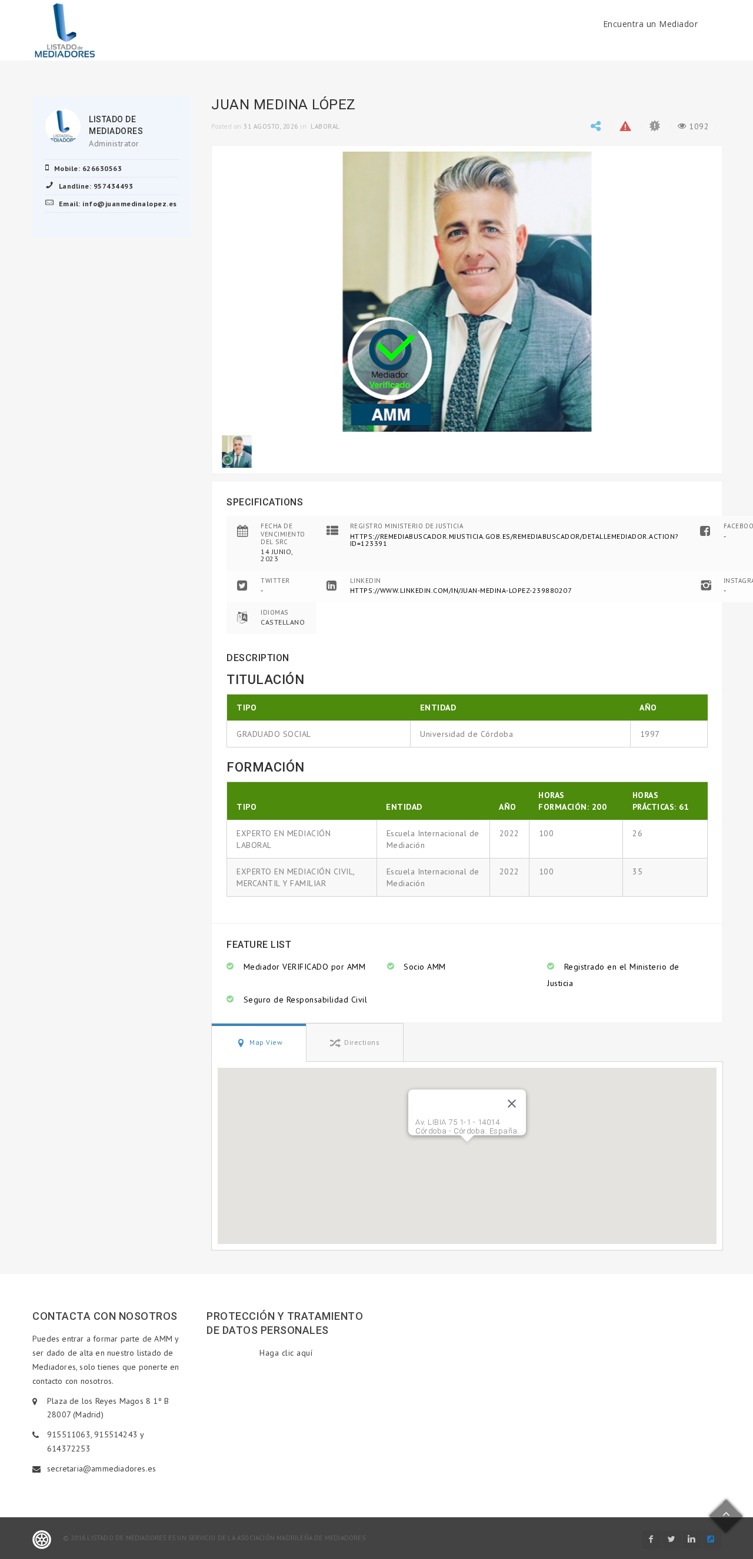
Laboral (325, 126)
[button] (467, 1149)
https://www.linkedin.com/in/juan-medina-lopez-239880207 (461, 590)
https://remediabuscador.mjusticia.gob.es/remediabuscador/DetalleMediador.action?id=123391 (514, 540)
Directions (361, 1042)
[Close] (512, 1103)
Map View (265, 1042)
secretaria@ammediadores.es (101, 1468)
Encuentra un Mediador (650, 23)
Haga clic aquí (285, 1352)
